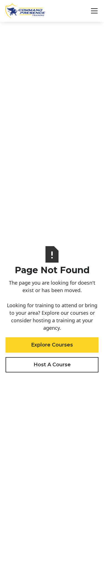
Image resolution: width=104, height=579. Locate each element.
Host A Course (52, 365)
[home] (25, 11)
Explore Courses (52, 345)
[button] (93, 11)
